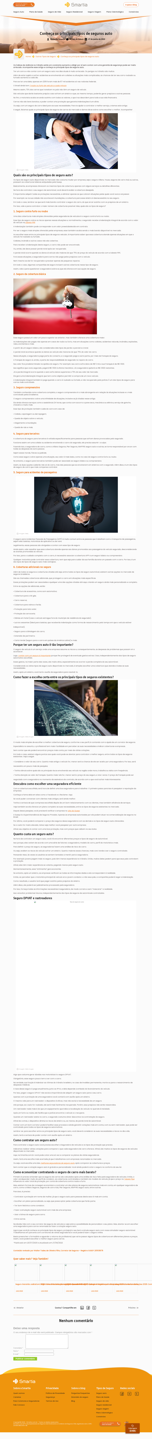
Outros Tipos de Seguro (45, 56)
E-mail (16, 1354)
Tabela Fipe (129, 1179)
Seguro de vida (102, 1401)
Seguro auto (101, 1393)
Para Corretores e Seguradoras (26, 1401)
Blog (73, 1401)
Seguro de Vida (54, 12)
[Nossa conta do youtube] (129, 1394)
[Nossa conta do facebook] (122, 1394)
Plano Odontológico (115, 12)
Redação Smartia (57, 39)
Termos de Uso (52, 1401)
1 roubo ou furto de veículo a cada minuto (48, 85)
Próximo (132, 1308)
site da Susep (74, 811)
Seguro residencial (103, 1405)
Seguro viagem (102, 1409)
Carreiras (17, 1397)
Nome (16, 1351)
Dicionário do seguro (79, 1397)
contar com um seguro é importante (34, 655)
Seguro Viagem (94, 12)
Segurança (50, 1397)
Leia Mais (19, 1291)
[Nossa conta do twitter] (137, 1394)
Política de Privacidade (55, 1393)
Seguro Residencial (74, 12)
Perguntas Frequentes (80, 1393)
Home (28, 56)
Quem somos (19, 1393)
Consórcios (134, 12)
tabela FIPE (30, 222)
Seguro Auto (18, 12)
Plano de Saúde (36, 12)
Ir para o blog (131, 4)
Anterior (20, 1308)
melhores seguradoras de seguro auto (57, 1163)
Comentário (18, 1348)
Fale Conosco (19, 1405)
